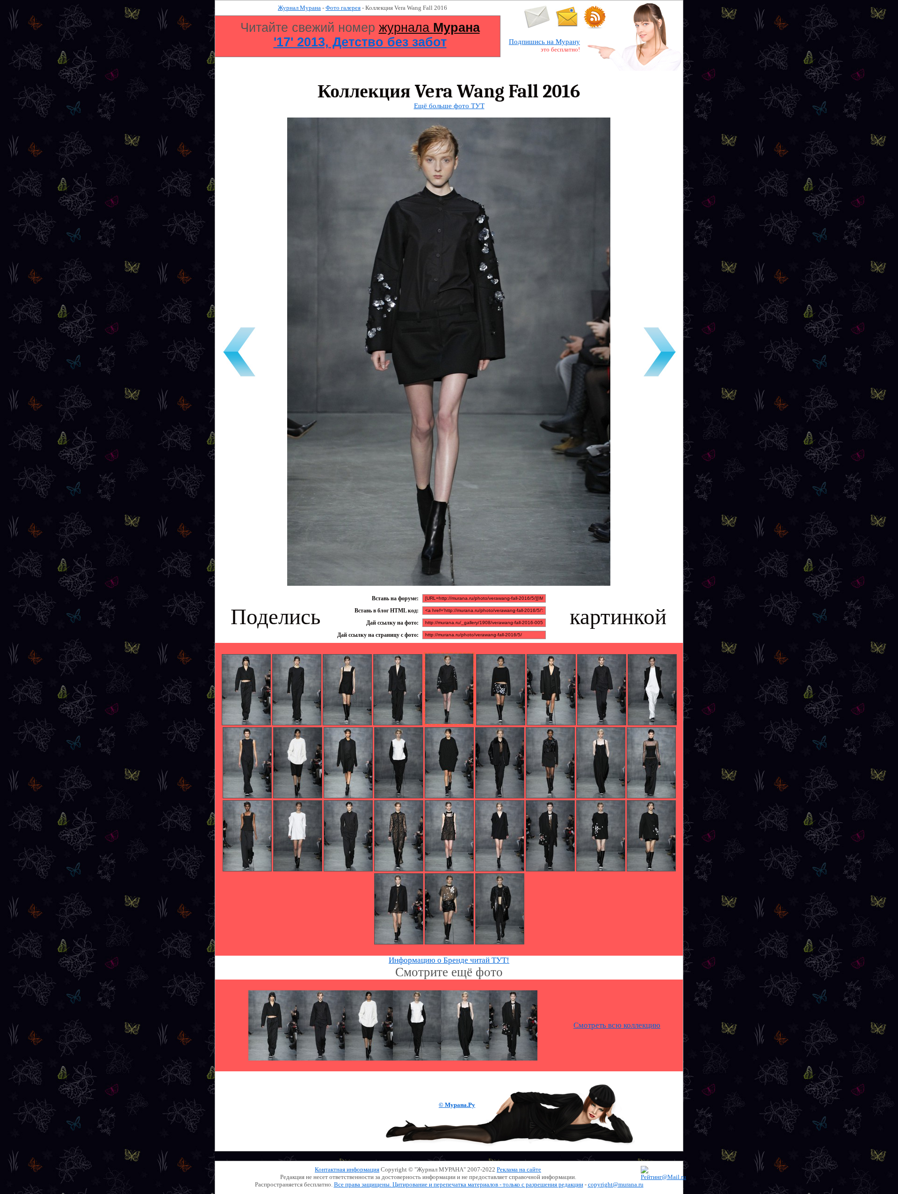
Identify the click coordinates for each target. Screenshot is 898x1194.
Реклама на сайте (519, 1169)
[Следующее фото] (659, 378)
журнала (429, 28)
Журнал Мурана (299, 7)
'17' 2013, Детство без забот (360, 42)
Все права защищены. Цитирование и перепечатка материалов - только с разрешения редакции (458, 1184)
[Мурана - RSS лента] (595, 26)
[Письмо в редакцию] (537, 26)
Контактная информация (347, 1169)
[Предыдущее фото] (238, 378)
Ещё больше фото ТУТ (449, 106)
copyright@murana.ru (616, 1184)
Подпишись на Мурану (544, 41)
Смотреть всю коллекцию (616, 1025)
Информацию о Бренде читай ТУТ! (449, 960)
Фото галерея (343, 7)
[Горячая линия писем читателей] (567, 26)
